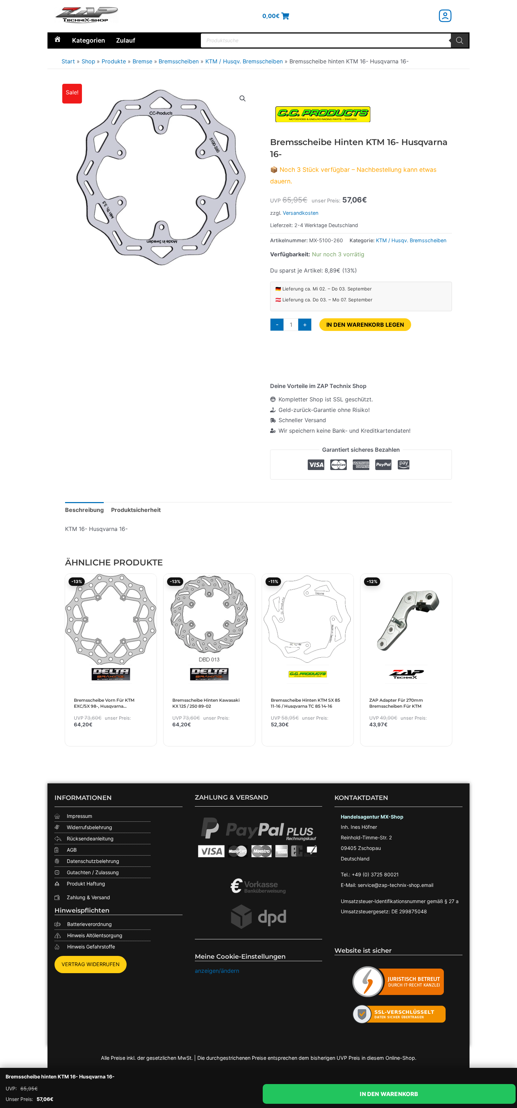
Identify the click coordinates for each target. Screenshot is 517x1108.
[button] (242, 98)
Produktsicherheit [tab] (136, 509)
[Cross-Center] (323, 114)
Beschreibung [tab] (84, 509)
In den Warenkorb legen (365, 324)
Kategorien (88, 40)
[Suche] (459, 40)
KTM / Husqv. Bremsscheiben (411, 240)
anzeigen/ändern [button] (217, 970)
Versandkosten (300, 213)
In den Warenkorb (389, 1093)
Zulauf (125, 40)
